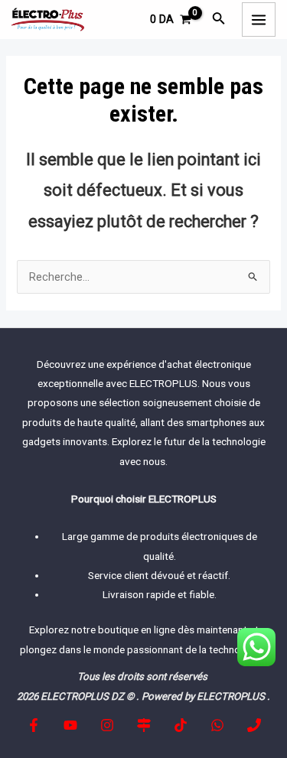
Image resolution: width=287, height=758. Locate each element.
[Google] (144, 725)
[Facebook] (34, 725)
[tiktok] (181, 725)
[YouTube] (70, 725)
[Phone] (254, 725)
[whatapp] (217, 725)
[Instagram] (107, 725)
